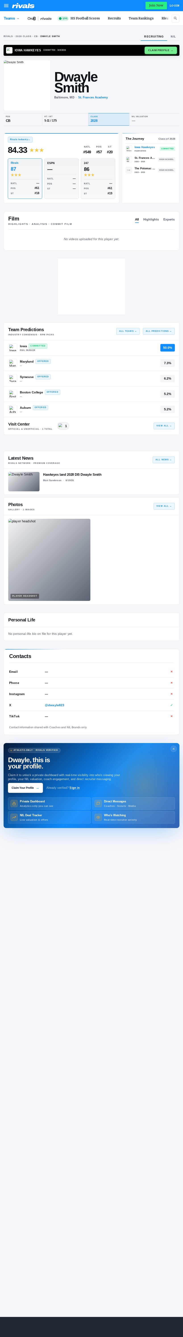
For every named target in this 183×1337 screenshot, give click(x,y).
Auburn (25, 407)
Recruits (114, 18)
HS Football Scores (81, 18)
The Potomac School (145, 168)
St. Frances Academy (93, 97)
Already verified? (63, 787)
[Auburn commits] (12, 409)
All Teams (128, 331)
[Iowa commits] (12, 347)
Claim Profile (160, 50)
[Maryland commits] (12, 363)
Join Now (156, 5)
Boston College (31, 392)
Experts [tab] (169, 219)
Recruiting (154, 36)
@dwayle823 (54, 705)
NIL (173, 36)
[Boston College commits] (12, 394)
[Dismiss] (174, 749)
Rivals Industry (20, 139)
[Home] (23, 5)
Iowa (23, 346)
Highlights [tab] (151, 219)
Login (174, 5)
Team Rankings (141, 18)
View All (164, 426)
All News (164, 460)
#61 (37, 188)
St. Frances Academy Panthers (145, 158)
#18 (37, 193)
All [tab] (137, 219)
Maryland (27, 361)
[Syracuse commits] (12, 378)
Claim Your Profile (25, 788)
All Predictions (159, 331)
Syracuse (27, 377)
